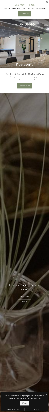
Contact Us (36, 409)
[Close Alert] (47, 2)
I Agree (24, 403)
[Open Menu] (46, 24)
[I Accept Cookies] (46, 394)
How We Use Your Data (12, 409)
